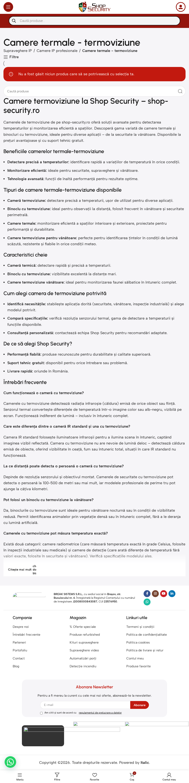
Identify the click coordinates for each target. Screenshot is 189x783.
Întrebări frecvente (26, 635)
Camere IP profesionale (57, 50)
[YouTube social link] (163, 593)
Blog (16, 666)
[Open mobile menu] (8, 7)
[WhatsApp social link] (147, 602)
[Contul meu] (181, 7)
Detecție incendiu (83, 666)
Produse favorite (138, 666)
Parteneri (19, 642)
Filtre (14, 57)
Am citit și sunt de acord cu (83, 712)
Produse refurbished (85, 635)
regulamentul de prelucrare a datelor (100, 712)
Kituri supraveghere (84, 642)
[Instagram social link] (155, 593)
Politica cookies (138, 642)
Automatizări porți (83, 658)
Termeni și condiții (140, 627)
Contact (19, 658)
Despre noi (21, 627)
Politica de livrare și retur (144, 650)
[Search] (180, 91)
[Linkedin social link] (171, 593)
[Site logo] (94, 6)
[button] (10, 762)
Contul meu (135, 658)
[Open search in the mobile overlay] (94, 20)
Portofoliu (20, 650)
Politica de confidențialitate (146, 635)
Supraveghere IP (17, 50)
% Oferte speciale (83, 627)
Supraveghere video (84, 650)
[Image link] (29, 597)
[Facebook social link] (147, 593)
